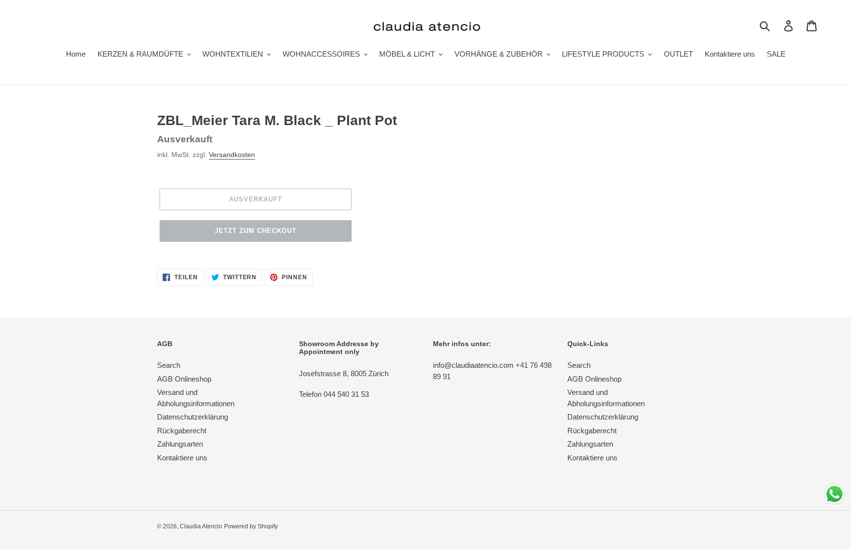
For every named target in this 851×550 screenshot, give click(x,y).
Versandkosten (232, 155)
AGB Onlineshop (184, 379)
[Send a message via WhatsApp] (834, 494)
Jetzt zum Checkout (256, 230)
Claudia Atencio (201, 526)
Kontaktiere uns (182, 457)
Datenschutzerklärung (192, 417)
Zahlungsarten (180, 444)
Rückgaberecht (181, 430)
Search (168, 365)
